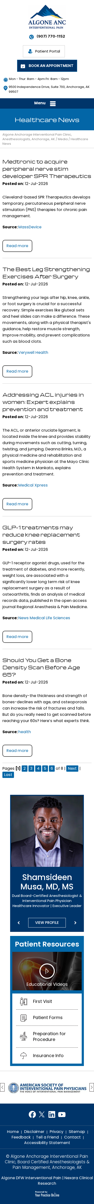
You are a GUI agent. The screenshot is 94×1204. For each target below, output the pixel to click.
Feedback (21, 1137)
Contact (72, 1137)
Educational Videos (47, 984)
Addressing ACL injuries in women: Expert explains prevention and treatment (43, 401)
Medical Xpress (33, 485)
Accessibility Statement (47, 1142)
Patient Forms (48, 1017)
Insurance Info (48, 1056)
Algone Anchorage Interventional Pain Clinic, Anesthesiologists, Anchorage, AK (37, 136)
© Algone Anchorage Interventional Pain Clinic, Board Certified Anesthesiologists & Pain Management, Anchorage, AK (47, 1162)
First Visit (42, 1001)
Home (13, 1131)
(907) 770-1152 (51, 36)
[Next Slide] (75, 923)
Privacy (56, 1131)
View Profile (47, 922)
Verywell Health (33, 352)
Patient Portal (47, 51)
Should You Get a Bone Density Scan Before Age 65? (41, 667)
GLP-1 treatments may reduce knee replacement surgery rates (41, 534)
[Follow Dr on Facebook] (32, 1114)
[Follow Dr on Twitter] (42, 1114)
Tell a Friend (47, 1137)
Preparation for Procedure (49, 1036)
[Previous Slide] (18, 923)
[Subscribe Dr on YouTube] (62, 1114)
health (24, 732)
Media (63, 139)
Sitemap (77, 1131)
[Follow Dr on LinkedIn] (52, 1114)
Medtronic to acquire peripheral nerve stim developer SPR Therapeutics (46, 168)
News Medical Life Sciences (44, 618)
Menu (40, 103)
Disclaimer (34, 1131)
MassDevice (29, 227)
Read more (17, 246)
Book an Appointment (51, 65)
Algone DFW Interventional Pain (31, 1178)
